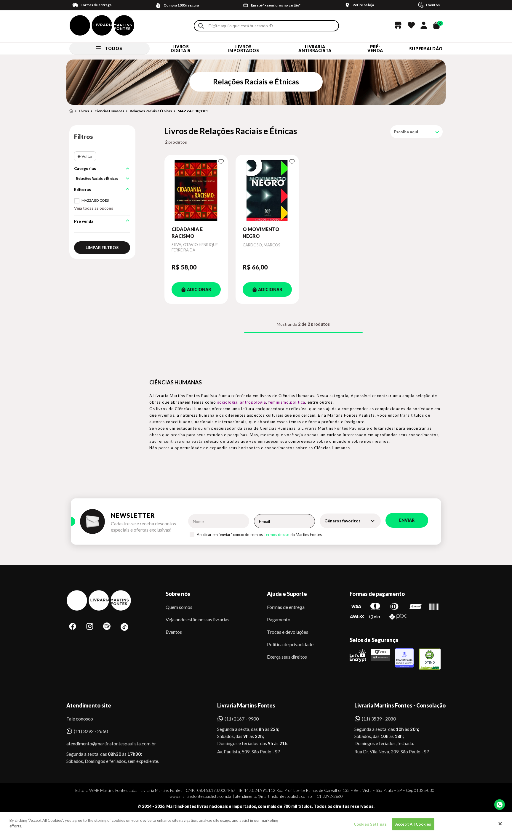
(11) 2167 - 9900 (242, 718)
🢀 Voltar (85, 156)
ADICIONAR (199, 289)
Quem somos (179, 607)
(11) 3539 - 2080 (379, 718)
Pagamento (278, 619)
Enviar (407, 520)
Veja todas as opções (93, 208)
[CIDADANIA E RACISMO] (196, 190)
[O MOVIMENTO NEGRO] (267, 190)
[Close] (500, 824)
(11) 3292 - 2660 (91, 731)
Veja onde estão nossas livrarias (197, 619)
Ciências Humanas (109, 111)
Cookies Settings (370, 824)
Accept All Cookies (413, 824)
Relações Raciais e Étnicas (151, 111)
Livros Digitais (180, 48)
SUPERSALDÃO (426, 49)
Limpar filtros (102, 247)
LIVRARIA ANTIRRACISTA (315, 48)
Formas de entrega (286, 607)
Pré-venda (375, 48)
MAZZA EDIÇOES (192, 111)
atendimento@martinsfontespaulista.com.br (105, 743)
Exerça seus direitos (287, 657)
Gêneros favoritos (342, 520)
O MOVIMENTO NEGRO (261, 232)
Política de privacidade (290, 644)
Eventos (174, 632)
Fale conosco (79, 718)
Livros (84, 111)
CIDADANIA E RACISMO (187, 232)
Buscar (201, 26)
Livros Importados (243, 48)
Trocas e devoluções (287, 632)
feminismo (278, 402)
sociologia (227, 402)
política (297, 402)
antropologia (253, 402)
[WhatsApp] (499, 804)
